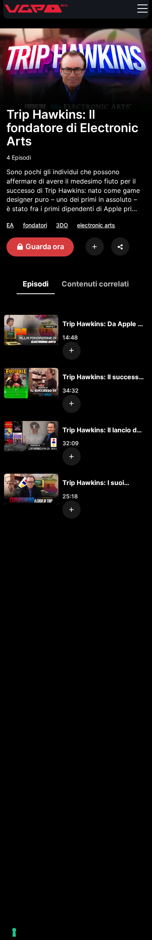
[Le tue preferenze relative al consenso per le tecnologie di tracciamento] (14, 932)
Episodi (36, 284)
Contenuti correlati (95, 284)
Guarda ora (44, 246)
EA (10, 225)
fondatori (35, 225)
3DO (62, 225)
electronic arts (96, 225)
